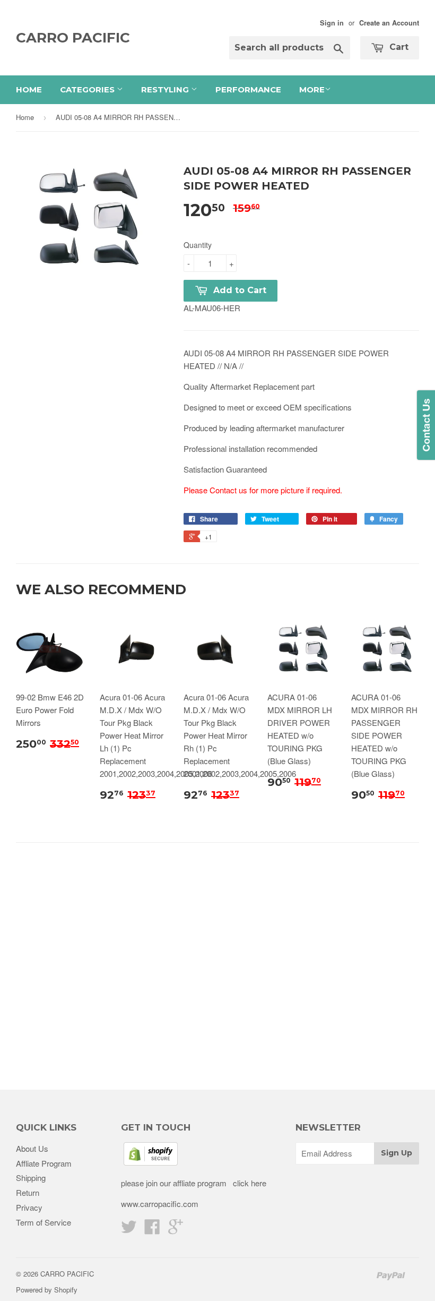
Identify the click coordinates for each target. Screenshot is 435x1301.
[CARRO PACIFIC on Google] (176, 1229)
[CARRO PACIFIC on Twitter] (129, 1229)
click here (248, 1182)
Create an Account (389, 23)
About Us (32, 1148)
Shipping (31, 1177)
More (312, 89)
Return (27, 1192)
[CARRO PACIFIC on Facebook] (152, 1229)
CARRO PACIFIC (73, 37)
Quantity (198, 244)
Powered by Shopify (46, 1290)
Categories (88, 89)
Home (29, 89)
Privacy (29, 1207)
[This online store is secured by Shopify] (151, 1162)
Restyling (166, 89)
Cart (397, 47)
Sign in (332, 23)
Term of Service (43, 1222)
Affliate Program (44, 1163)
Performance (248, 89)
